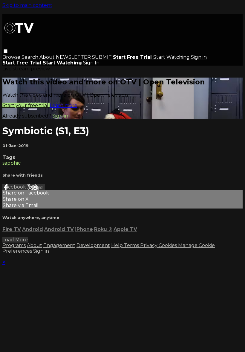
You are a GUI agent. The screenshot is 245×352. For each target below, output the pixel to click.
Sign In (91, 63)
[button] (5, 51)
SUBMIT (102, 57)
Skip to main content (27, 5)
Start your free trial (26, 105)
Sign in (199, 57)
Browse (12, 57)
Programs (14, 245)
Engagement (59, 245)
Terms (132, 245)
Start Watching (172, 57)
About (47, 57)
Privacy (149, 245)
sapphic (11, 163)
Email (38, 187)
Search (30, 57)
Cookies (168, 245)
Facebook (14, 187)
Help (117, 245)
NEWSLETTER (73, 57)
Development (93, 245)
